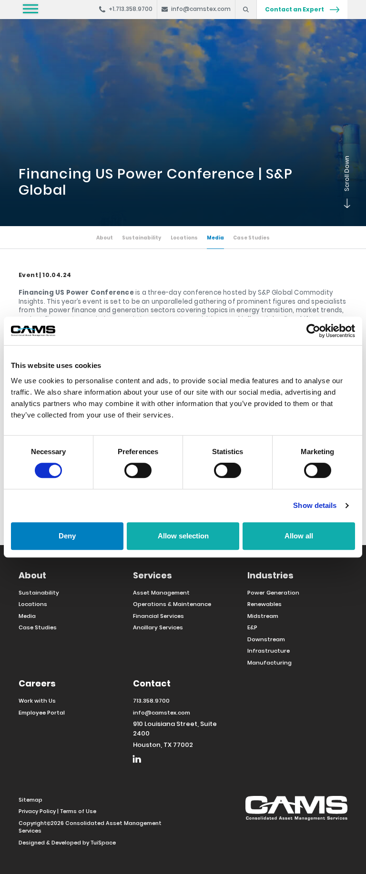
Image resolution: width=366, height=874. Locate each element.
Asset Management (161, 592)
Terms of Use (78, 811)
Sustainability (141, 237)
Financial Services (158, 616)
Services (152, 575)
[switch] (138, 470)
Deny (67, 536)
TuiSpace (103, 842)
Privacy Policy (37, 811)
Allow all (299, 536)
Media (215, 237)
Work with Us (37, 701)
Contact (152, 683)
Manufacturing (269, 662)
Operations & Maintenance (172, 604)
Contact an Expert (295, 9)
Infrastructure (268, 651)
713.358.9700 (151, 701)
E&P (252, 627)
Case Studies (251, 237)
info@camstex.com (161, 712)
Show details (314, 505)
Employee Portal (42, 712)
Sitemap (30, 800)
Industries (270, 575)
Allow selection (183, 536)
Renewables (264, 604)
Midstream (262, 616)
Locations (184, 237)
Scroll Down (342, 207)
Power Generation (273, 592)
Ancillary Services (158, 627)
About (104, 237)
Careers (37, 683)
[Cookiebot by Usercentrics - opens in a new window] (313, 331)
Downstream (266, 639)
